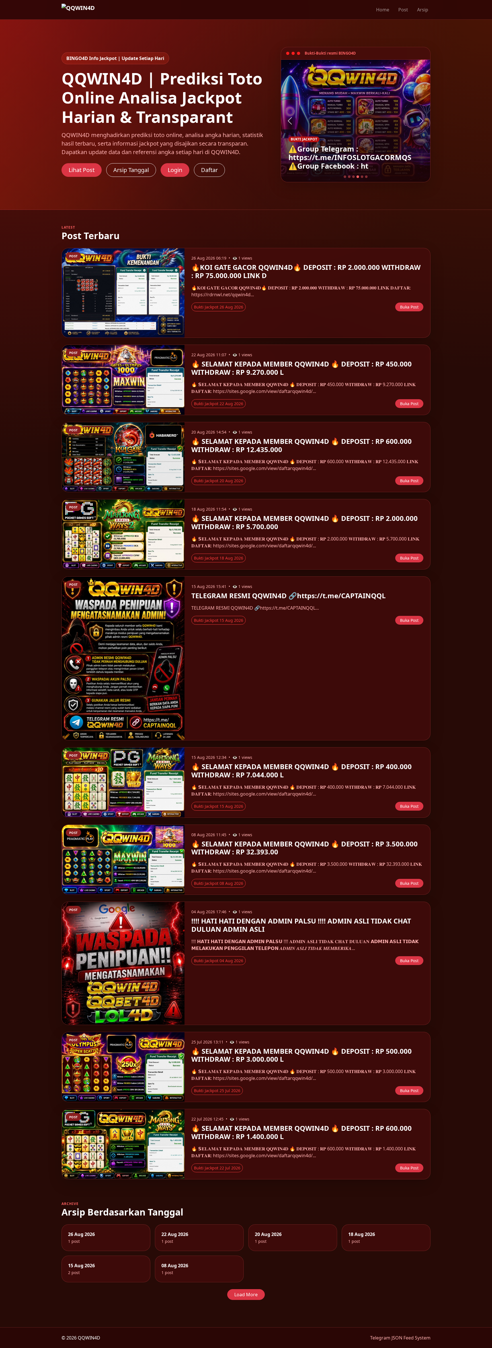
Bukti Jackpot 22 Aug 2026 (218, 403)
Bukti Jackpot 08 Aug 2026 (218, 883)
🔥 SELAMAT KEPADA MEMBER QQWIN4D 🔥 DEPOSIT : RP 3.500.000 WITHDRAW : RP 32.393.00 (304, 848)
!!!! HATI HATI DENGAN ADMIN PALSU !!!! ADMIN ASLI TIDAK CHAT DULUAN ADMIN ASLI (301, 925)
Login (175, 170)
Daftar (209, 170)
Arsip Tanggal (131, 170)
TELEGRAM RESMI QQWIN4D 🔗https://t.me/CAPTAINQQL (288, 595)
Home (382, 10)
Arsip (422, 10)
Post (403, 10)
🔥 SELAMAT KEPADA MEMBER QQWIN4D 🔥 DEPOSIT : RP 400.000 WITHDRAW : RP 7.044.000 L (301, 770)
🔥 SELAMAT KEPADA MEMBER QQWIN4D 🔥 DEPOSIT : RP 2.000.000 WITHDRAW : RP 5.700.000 (304, 522)
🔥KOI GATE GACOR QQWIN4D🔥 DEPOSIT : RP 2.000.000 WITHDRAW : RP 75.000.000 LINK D (306, 271)
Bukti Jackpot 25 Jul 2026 (217, 1090)
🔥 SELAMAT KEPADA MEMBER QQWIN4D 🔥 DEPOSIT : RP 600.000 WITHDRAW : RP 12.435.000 (301, 445)
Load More (246, 1294)
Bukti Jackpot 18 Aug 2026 (218, 558)
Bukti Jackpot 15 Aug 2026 (218, 620)
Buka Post (409, 307)
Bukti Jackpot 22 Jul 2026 (217, 1168)
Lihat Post (82, 170)
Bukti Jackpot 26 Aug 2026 (218, 307)
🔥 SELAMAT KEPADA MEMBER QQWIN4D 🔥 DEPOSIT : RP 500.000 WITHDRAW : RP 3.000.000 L (301, 1055)
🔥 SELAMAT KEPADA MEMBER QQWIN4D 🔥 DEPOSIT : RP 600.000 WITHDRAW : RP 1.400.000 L (301, 1132)
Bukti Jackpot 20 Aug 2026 (218, 480)
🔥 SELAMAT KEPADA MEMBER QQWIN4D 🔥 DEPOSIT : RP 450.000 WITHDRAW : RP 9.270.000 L (301, 368)
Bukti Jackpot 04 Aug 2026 (218, 960)
